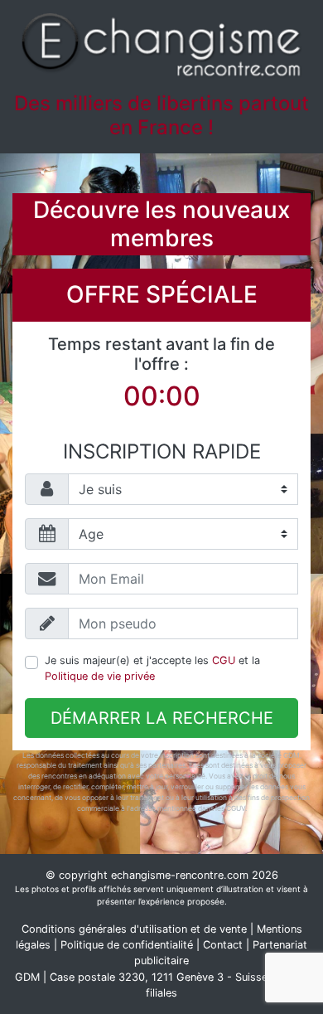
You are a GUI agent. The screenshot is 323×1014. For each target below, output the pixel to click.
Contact (223, 945)
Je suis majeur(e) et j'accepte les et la (152, 668)
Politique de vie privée (100, 676)
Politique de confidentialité (126, 945)
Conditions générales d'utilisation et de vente (134, 929)
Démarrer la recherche (162, 718)
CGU (223, 660)
